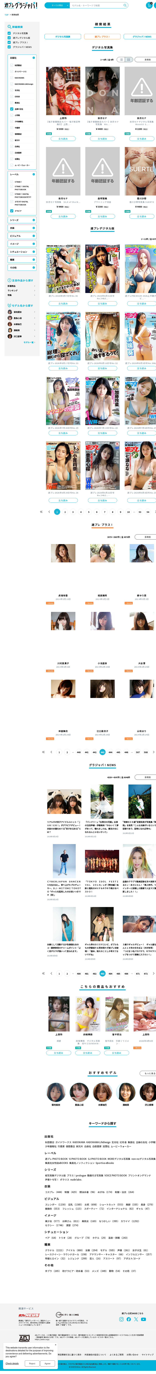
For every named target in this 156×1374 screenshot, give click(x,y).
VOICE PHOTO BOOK (116, 1175)
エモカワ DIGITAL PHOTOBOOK (21, 203)
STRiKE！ (18, 182)
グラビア (18, 211)
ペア (51, 1237)
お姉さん (71, 1221)
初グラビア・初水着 (76, 1271)
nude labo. (76, 1179)
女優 (92, 1250)
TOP (7, 15)
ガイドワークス (21, 71)
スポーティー (94, 1208)
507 (138, 752)
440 (79, 752)
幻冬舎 (17, 96)
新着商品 (12, 285)
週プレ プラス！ (20, 42)
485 (118, 973)
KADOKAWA (19, 77)
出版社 (13, 57)
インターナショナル (121, 1208)
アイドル (75, 1250)
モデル (108, 1250)
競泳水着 (88, 1192)
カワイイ (130, 1221)
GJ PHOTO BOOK (97, 1158)
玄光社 (17, 90)
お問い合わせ (132, 1355)
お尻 (91, 1204)
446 (126, 752)
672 (146, 973)
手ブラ (53, 1271)
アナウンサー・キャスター (107, 1254)
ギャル (143, 1208)
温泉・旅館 (118, 1237)
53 (140, 511)
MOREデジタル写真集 (119, 1158)
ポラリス (64, 1179)
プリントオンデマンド (139, 1175)
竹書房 (17, 127)
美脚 (133, 1204)
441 (87, 752)
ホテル (99, 1237)
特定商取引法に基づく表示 (69, 1355)
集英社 (17, 102)
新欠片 (17, 140)
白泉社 (17, 146)
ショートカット (112, 1204)
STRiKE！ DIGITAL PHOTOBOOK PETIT (23, 195)
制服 (71, 1192)
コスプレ (54, 1192)
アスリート (112, 1258)
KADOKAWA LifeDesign (24, 84)
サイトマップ (148, 1355)
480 (79, 973)
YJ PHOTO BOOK (78, 1158)
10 (128, 511)
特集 (10, 295)
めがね (106, 1192)
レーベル (14, 174)
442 (94, 752)
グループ (82, 1237)
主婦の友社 (19, 109)
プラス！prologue (76, 1175)
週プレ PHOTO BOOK (56, 1158)
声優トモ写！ (52, 1179)
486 (126, 973)
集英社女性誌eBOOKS (56, 1163)
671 (138, 973)
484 (110, 973)
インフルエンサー (139, 1254)
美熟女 (90, 1221)
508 (146, 752)
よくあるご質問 (116, 1355)
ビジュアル (15, 235)
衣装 (12, 227)
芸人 (96, 1258)
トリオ (66, 1237)
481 (87, 973)
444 (110, 752)
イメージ (14, 243)
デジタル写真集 (20, 33)
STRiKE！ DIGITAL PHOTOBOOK (22, 188)
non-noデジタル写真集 (143, 1158)
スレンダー (56, 1204)
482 (94, 973)
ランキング (13, 290)
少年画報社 (19, 121)
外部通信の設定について (95, 1355)
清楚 (73, 1225)
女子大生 (140, 1250)
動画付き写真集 (95, 1175)
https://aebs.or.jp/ (42, 1339)
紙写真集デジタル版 (55, 1175)
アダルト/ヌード (132, 1258)
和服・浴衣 (125, 1192)
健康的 (53, 1208)
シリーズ (14, 220)
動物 (115, 1271)
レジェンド (78, 1258)
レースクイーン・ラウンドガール (66, 1254)
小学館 (17, 115)
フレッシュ (72, 1208)
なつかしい (109, 1221)
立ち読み (63, 138)
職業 (12, 259)
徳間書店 (18, 134)
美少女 (53, 1221)
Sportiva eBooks (105, 1163)
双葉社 (17, 159)
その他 (13, 267)
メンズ (100, 1271)
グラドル (55, 1250)
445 (118, 752)
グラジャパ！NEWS (22, 46)
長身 (147, 1204)
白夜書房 (18, 152)
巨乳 (75, 1204)
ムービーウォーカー (22, 165)
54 (148, 511)
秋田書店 (18, 65)
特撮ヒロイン (56, 1258)
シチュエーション (18, 251)
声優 (124, 1250)
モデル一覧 (29, 342)
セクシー (55, 1225)
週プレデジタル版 (21, 37)
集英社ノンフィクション (81, 1163)
